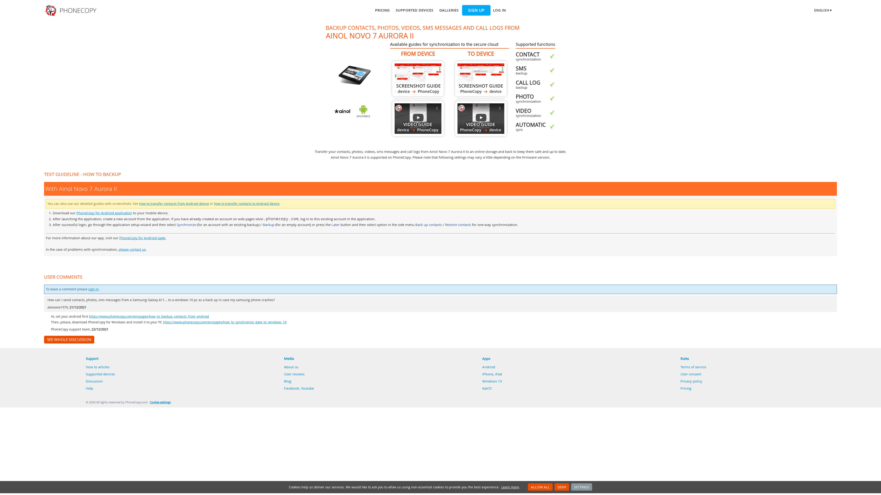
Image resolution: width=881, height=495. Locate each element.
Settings (581, 487)
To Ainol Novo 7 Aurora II (481, 78)
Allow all (540, 487)
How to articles (97, 367)
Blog (287, 381)
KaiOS (487, 388)
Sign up (476, 10)
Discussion (94, 381)
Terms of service (693, 367)
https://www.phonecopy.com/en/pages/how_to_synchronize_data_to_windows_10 (225, 322)
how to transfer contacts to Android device (246, 204)
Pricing (382, 10)
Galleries (448, 10)
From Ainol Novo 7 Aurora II (418, 78)
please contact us (132, 249)
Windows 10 (492, 381)
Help (89, 388)
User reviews (294, 374)
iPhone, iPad (492, 374)
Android (488, 367)
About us (291, 367)
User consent (690, 374)
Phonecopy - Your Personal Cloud (71, 10)
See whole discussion (69, 339)
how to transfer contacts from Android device (174, 204)
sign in (93, 289)
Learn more (510, 487)
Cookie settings (160, 402)
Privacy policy (691, 381)
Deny (562, 487)
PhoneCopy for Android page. (142, 238)
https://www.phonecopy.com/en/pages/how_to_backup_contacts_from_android (149, 316)
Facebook (291, 388)
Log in (499, 10)
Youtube (307, 388)
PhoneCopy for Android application (104, 213)
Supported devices (414, 10)
